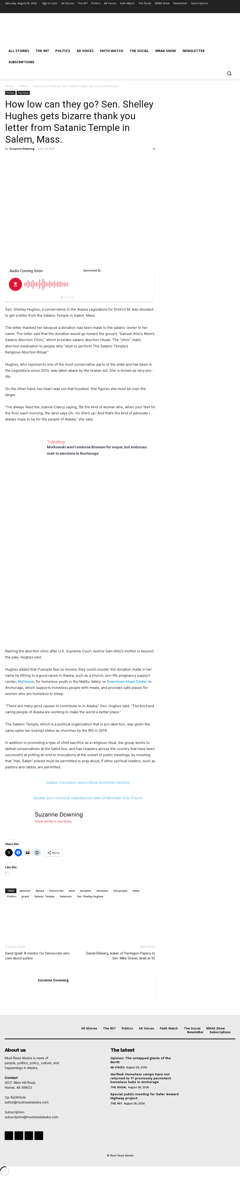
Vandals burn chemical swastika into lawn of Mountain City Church (87, 798)
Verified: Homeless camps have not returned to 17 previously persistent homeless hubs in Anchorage (140, 1078)
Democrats (56, 890)
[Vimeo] (225, 10)
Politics (23, 86)
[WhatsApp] (42, 159)
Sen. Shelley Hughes (90, 896)
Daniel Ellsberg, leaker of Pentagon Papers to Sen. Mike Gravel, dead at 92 (120, 955)
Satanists (66, 896)
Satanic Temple (44, 896)
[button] (229, 73)
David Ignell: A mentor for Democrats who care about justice (37, 955)
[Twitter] (219, 10)
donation (85, 890)
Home (9, 86)
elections (102, 890)
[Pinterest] (31, 159)
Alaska (40, 890)
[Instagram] (212, 10)
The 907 (116, 1103)
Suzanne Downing (21, 148)
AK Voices (117, 1067)
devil (72, 890)
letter (136, 890)
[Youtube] (232, 10)
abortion (24, 890)
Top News (23, 92)
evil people (120, 890)
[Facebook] (206, 10)
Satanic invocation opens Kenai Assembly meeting (87, 782)
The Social (118, 1087)
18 (153, 148)
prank (25, 896)
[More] (53, 159)
